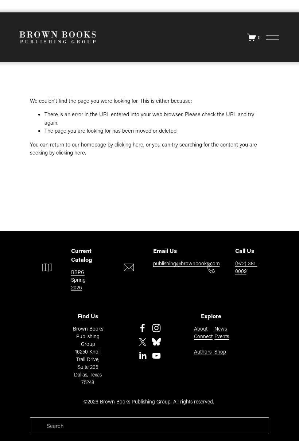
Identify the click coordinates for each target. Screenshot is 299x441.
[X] (142, 341)
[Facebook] (142, 328)
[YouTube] (156, 355)
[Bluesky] (156, 341)
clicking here (128, 144)
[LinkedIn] (142, 355)
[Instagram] (156, 328)
